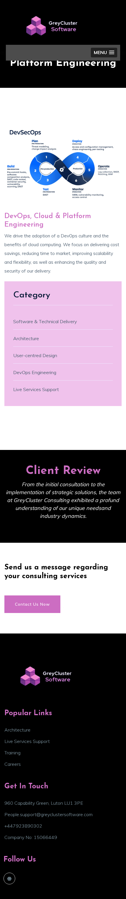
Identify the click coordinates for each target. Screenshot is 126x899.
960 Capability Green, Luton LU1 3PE (43, 803)
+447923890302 (23, 826)
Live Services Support (27, 741)
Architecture (17, 730)
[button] (104, 52)
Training (12, 753)
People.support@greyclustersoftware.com (48, 814)
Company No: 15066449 (30, 837)
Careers (12, 764)
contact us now (32, 604)
